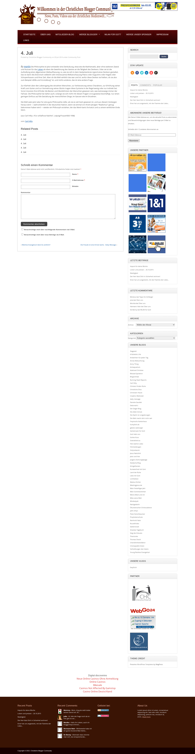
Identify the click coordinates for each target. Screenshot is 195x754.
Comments (145, 85)
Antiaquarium (135, 367)
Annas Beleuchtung (137, 361)
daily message (135, 399)
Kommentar (25, 192)
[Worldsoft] (137, 212)
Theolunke (134, 536)
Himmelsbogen (135, 447)
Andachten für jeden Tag (139, 357)
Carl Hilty (29, 121)
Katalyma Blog (135, 463)
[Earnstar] (137, 171)
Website (75, 186)
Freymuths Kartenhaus (138, 421)
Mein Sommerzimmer (138, 492)
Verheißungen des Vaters (139, 549)
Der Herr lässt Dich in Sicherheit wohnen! (145, 100)
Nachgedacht (135, 504)
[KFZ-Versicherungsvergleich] (156, 232)
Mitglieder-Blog (65, 34)
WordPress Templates (145, 664)
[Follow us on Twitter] (142, 72)
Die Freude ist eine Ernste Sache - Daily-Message (98, 245)
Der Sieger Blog (135, 408)
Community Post (74, 57)
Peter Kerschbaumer (137, 514)
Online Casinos (97, 681)
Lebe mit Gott (135, 476)
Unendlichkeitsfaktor (137, 543)
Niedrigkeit (134, 97)
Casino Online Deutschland (97, 691)
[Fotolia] (156, 192)
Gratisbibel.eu (135, 440)
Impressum (162, 34)
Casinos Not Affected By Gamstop (97, 688)
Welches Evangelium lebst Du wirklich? (36, 245)
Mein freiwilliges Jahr (137, 488)
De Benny (133, 310)
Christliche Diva (135, 389)
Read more (146, 717)
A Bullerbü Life (135, 354)
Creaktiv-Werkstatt (137, 396)
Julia (131, 300)
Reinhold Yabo (135, 520)
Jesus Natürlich (135, 453)
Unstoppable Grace (137, 546)
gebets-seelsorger (136, 428)
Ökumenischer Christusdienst (141, 507)
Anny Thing (134, 364)
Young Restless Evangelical (140, 552)
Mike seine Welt (136, 498)
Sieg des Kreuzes (136, 533)
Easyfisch (133, 567)
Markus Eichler (135, 482)
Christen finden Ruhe (138, 386)
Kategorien (132, 338)
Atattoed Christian (136, 370)
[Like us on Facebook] (137, 72)
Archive (130, 325)
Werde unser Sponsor (138, 34)
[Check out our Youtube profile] (151, 72)
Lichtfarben (134, 479)
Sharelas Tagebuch (137, 530)
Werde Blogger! (87, 34)
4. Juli (27, 53)
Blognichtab (134, 377)
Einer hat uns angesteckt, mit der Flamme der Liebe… (149, 103)
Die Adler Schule (136, 412)
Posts (134, 85)
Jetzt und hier (135, 456)
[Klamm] (156, 253)
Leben (40, 69)
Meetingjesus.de (136, 485)
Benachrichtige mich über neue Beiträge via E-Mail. (44, 235)
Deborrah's (134, 405)
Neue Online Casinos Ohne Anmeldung (97, 678)
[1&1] (156, 212)
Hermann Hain (135, 306)
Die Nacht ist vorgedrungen (140, 415)
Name (75, 174)
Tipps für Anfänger (146, 297)
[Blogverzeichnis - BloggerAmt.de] (103, 711)
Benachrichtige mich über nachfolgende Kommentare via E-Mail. (49, 229)
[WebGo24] (137, 232)
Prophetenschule (136, 517)
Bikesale (97, 685)
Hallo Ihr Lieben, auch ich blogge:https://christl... (77, 723)
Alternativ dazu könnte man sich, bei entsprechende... (76, 736)
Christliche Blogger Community (40, 57)
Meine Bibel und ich (137, 495)
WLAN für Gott (112, 34)
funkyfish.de (134, 424)
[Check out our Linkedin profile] (146, 72)
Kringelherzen (135, 466)
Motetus (133, 297)
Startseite (29, 34)
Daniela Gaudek (136, 402)
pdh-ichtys (134, 511)
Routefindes (134, 523)
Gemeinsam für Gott (137, 431)
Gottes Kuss (134, 437)
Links (26, 40)
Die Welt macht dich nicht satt (141, 418)
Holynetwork (135, 450)
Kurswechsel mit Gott (138, 469)
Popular (157, 85)
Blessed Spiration (136, 373)
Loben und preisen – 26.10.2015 (141, 93)
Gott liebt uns (135, 434)
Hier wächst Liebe (136, 444)
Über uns (45, 34)
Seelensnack (134, 527)
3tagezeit (133, 351)
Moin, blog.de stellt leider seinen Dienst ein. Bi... (77, 711)
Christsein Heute (136, 393)
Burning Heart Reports (138, 380)
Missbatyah (134, 501)
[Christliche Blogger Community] (66, 25)
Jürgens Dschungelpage (138, 460)
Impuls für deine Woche (139, 90)
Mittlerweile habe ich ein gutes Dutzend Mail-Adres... (78, 730)
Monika (133, 303)
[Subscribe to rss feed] (132, 72)
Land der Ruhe (135, 472)
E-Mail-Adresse (78, 180)
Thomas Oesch (135, 539)
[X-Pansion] (137, 253)
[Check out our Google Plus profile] (156, 72)
